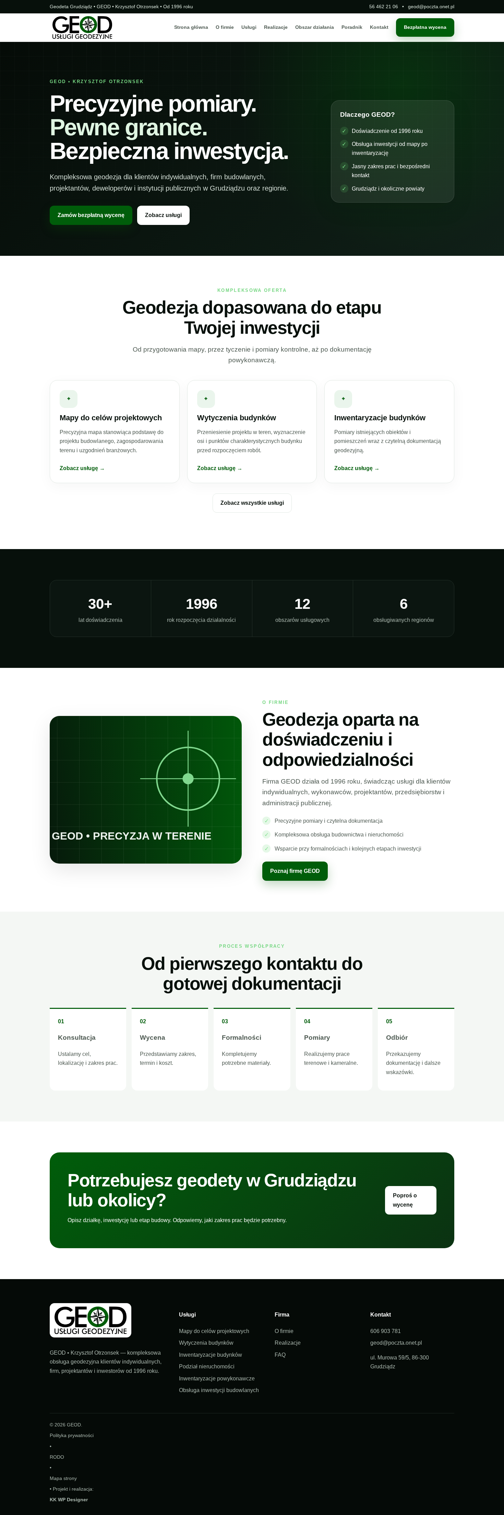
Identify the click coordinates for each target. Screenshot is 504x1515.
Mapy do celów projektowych (214, 1331)
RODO (57, 1457)
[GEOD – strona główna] (82, 27)
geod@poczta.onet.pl (431, 6)
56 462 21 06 (383, 6)
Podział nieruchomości (207, 1366)
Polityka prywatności (72, 1435)
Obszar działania (314, 27)
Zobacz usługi (163, 215)
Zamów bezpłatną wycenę (91, 215)
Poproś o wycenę (405, 1200)
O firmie (225, 27)
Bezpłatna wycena (425, 27)
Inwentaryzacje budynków (210, 1355)
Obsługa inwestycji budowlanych (219, 1390)
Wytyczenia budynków (206, 1343)
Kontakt (379, 27)
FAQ (280, 1355)
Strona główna (191, 27)
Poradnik (351, 27)
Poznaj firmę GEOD (295, 871)
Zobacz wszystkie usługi (252, 503)
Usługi (248, 27)
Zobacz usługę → (82, 468)
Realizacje (276, 27)
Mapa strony (63, 1478)
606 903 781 (385, 1331)
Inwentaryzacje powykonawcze (217, 1378)
